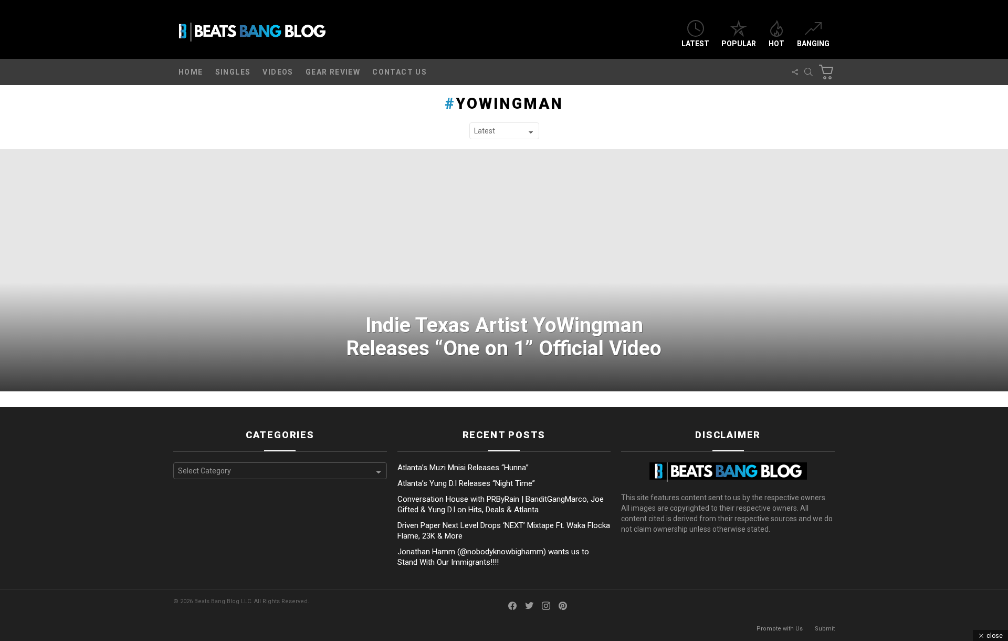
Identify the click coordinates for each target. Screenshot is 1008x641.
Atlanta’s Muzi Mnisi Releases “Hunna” (463, 467)
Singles (233, 72)
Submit (825, 628)
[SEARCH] (808, 72)
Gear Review (333, 72)
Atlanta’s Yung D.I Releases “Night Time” (466, 483)
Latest (695, 43)
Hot (776, 43)
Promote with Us (780, 628)
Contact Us (399, 72)
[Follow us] (795, 72)
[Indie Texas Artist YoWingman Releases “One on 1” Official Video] (504, 270)
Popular (738, 43)
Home (190, 72)
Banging (813, 43)
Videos (277, 72)
